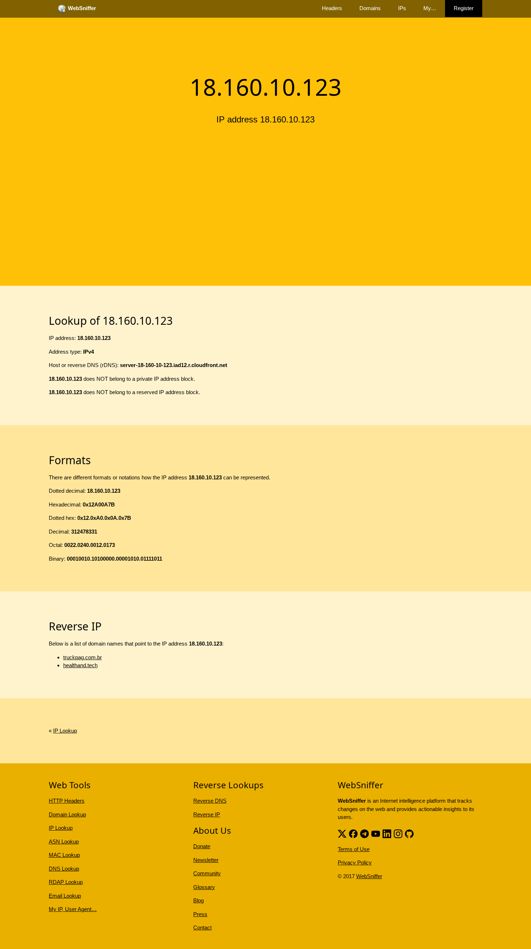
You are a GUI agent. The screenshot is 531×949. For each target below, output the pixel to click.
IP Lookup (65, 731)
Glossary (204, 887)
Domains (370, 8)
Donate (201, 846)
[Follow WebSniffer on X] (342, 833)
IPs (402, 8)
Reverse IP (206, 814)
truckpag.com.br (82, 657)
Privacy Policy (355, 862)
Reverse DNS (209, 801)
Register (464, 8)
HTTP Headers (67, 801)
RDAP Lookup (66, 882)
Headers (332, 8)
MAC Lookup (64, 855)
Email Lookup (65, 896)
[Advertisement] (265, 185)
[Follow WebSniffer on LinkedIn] (387, 833)
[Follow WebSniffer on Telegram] (364, 833)
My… (429, 8)
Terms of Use (354, 849)
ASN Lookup (64, 841)
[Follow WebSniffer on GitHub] (409, 833)
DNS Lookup (64, 869)
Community (207, 873)
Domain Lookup (67, 814)
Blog (198, 900)
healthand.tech (80, 665)
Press (200, 914)
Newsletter (206, 860)
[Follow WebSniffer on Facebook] (353, 833)
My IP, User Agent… (73, 909)
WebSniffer (369, 876)
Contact (202, 927)
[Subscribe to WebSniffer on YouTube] (375, 833)
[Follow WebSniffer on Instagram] (398, 833)
